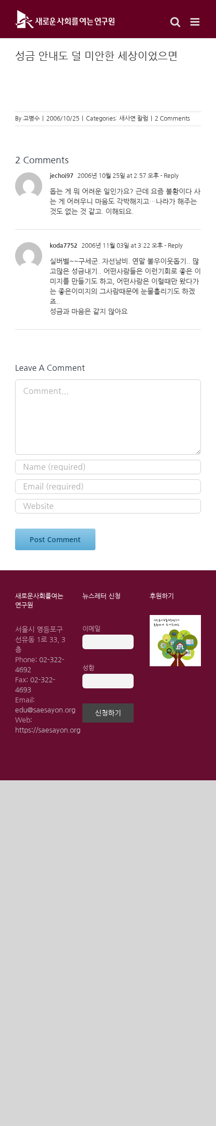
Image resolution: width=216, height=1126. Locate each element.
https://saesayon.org (47, 730)
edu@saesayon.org (45, 709)
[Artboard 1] (175, 618)
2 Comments (172, 119)
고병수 (31, 119)
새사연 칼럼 (133, 119)
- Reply (169, 176)
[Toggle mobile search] (175, 22)
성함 (88, 668)
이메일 (91, 629)
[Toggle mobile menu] (195, 22)
